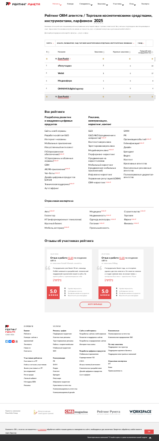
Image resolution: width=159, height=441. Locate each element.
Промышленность (115, 371)
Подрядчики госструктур (118, 347)
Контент (56, 371)
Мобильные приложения (89, 354)
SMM (55, 365)
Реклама (27, 385)
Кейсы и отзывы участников (35, 365)
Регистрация (29, 375)
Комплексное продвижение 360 (120, 337)
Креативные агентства (62, 385)
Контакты (28, 351)
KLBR (70, 258)
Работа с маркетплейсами (63, 344)
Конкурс (70, 4)
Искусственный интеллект (90, 365)
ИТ (109, 364)
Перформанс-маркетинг (62, 334)
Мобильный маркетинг (62, 348)
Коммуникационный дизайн (64, 392)
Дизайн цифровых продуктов (91, 371)
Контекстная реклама (61, 337)
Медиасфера (65, 81)
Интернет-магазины (87, 344)
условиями (42, 429)
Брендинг (56, 375)
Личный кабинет (30, 378)
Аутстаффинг (85, 375)
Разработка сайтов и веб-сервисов (93, 334)
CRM (82, 361)
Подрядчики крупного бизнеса (120, 351)
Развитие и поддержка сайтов (91, 337)
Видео (55, 368)
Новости (27, 348)
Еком (110, 367)
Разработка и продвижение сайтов (93, 341)
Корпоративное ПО (87, 358)
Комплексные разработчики (91, 368)
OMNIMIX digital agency (70, 89)
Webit (61, 73)
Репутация (57, 378)
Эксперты (145, 4)
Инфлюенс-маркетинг (61, 382)
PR (54, 361)
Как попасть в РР (30, 361)
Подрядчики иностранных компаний (122, 354)
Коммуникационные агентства (65, 389)
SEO (54, 351)
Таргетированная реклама (63, 341)
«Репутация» (65, 66)
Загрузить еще (95, 304)
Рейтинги (27, 334)
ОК (149, 432)
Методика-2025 (30, 382)
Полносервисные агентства (119, 334)
